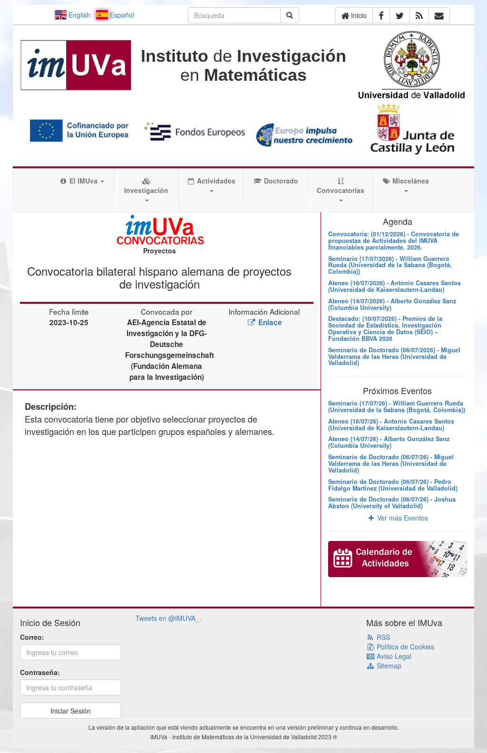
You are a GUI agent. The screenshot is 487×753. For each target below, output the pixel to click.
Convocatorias (340, 190)
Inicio (358, 15)
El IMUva (83, 180)
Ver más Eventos (401, 517)
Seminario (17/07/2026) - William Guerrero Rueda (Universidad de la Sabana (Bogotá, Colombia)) (390, 265)
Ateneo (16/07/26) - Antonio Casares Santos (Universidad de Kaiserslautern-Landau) (391, 424)
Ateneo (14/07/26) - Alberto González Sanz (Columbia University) (388, 442)
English (78, 14)
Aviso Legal (393, 656)
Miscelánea (409, 180)
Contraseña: (40, 672)
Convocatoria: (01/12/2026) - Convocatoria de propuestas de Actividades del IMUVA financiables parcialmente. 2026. (393, 240)
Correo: (32, 637)
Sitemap (388, 665)
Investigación (146, 190)
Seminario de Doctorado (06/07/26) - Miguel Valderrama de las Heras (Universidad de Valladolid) (391, 463)
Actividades (215, 180)
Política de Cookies (404, 646)
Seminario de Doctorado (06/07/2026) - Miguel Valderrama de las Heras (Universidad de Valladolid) (394, 356)
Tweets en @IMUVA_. (168, 618)
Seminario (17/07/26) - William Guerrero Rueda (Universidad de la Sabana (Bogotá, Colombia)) (396, 406)
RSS (382, 637)
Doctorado (280, 180)
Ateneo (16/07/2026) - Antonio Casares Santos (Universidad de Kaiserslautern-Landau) (394, 286)
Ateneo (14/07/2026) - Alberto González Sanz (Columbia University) (392, 304)
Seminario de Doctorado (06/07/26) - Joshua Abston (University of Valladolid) (392, 502)
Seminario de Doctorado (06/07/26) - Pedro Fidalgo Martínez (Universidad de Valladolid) (393, 484)
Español (121, 14)
